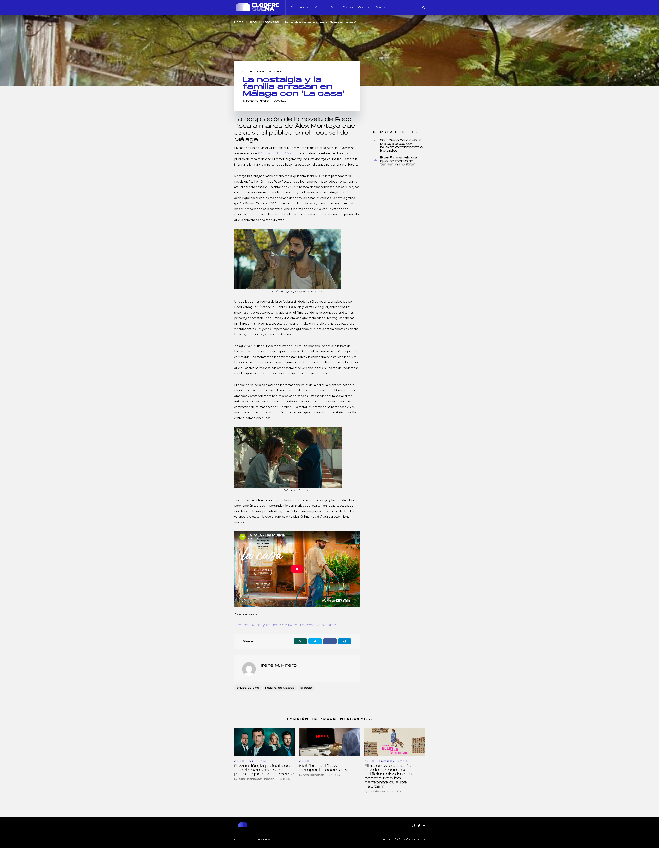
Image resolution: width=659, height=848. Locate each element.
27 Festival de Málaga (278, 153)
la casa (306, 688)
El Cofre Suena (245, 839)
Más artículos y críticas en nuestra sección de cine (285, 625)
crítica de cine (248, 688)
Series (348, 7)
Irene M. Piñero (257, 101)
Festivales (270, 71)
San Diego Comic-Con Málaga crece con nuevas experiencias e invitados (401, 145)
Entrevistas (300, 7)
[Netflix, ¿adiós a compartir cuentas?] (329, 742)
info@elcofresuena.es (408, 839)
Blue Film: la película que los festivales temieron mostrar (398, 161)
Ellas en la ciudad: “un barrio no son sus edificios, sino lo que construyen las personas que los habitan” (389, 776)
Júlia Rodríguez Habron (256, 779)
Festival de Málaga (279, 688)
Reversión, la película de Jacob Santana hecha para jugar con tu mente (264, 770)
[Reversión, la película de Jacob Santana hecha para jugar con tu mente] (264, 742)
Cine (334, 7)
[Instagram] (413, 825)
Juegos (364, 7)
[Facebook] (424, 825)
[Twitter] (418, 825)
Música (320, 7)
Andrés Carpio (379, 791)
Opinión (381, 7)
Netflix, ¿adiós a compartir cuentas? (323, 768)
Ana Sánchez (313, 775)
